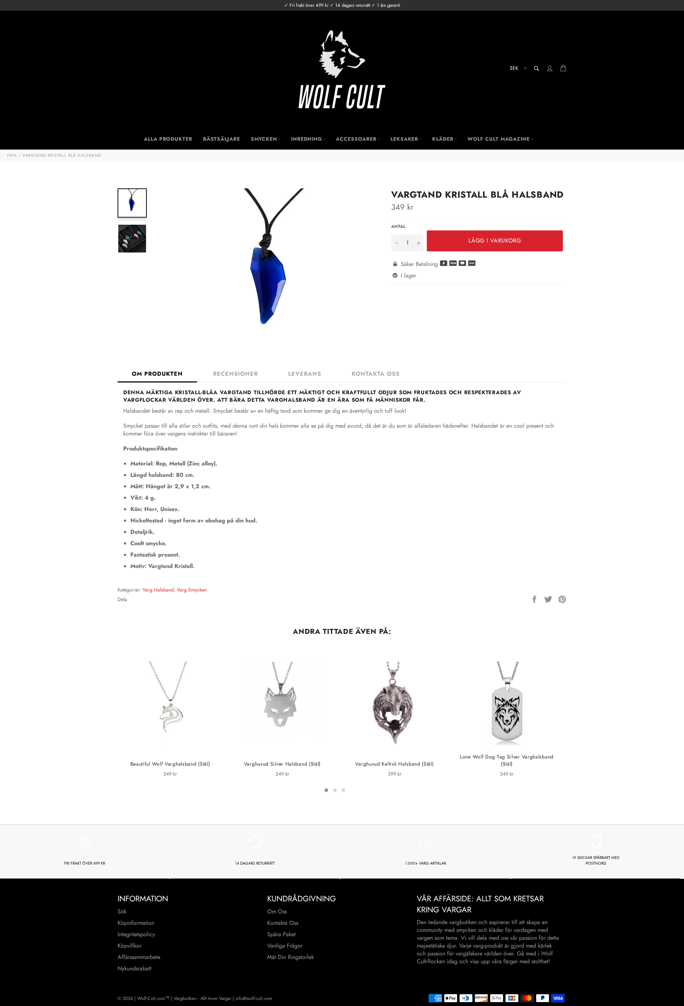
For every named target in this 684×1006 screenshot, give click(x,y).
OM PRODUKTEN (157, 374)
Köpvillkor (129, 946)
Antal (398, 227)
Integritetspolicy (136, 934)
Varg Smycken (192, 589)
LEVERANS (304, 374)
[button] (326, 790)
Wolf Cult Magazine (498, 138)
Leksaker (404, 138)
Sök (122, 911)
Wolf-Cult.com (151, 998)
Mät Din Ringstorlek (290, 957)
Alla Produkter (168, 138)
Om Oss (277, 911)
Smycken (264, 138)
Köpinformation (136, 923)
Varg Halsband (158, 589)
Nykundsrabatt (134, 968)
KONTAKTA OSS (376, 374)
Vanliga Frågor (284, 946)
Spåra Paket (281, 934)
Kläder (442, 138)
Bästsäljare (221, 138)
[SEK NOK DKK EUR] (517, 69)
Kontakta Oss (282, 923)
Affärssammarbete (139, 957)
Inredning (306, 138)
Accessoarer (356, 138)
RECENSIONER (235, 374)
